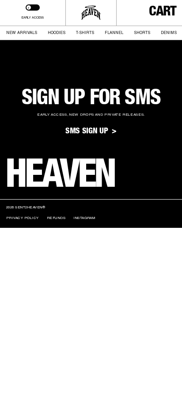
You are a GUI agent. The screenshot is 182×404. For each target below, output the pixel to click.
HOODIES (56, 33)
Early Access (33, 17)
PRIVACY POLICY (22, 218)
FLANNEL (114, 33)
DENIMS (169, 33)
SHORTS (142, 33)
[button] (162, 13)
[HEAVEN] (91, 12)
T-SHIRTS (85, 33)
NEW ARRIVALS (21, 33)
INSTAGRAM (84, 218)
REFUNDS (56, 218)
